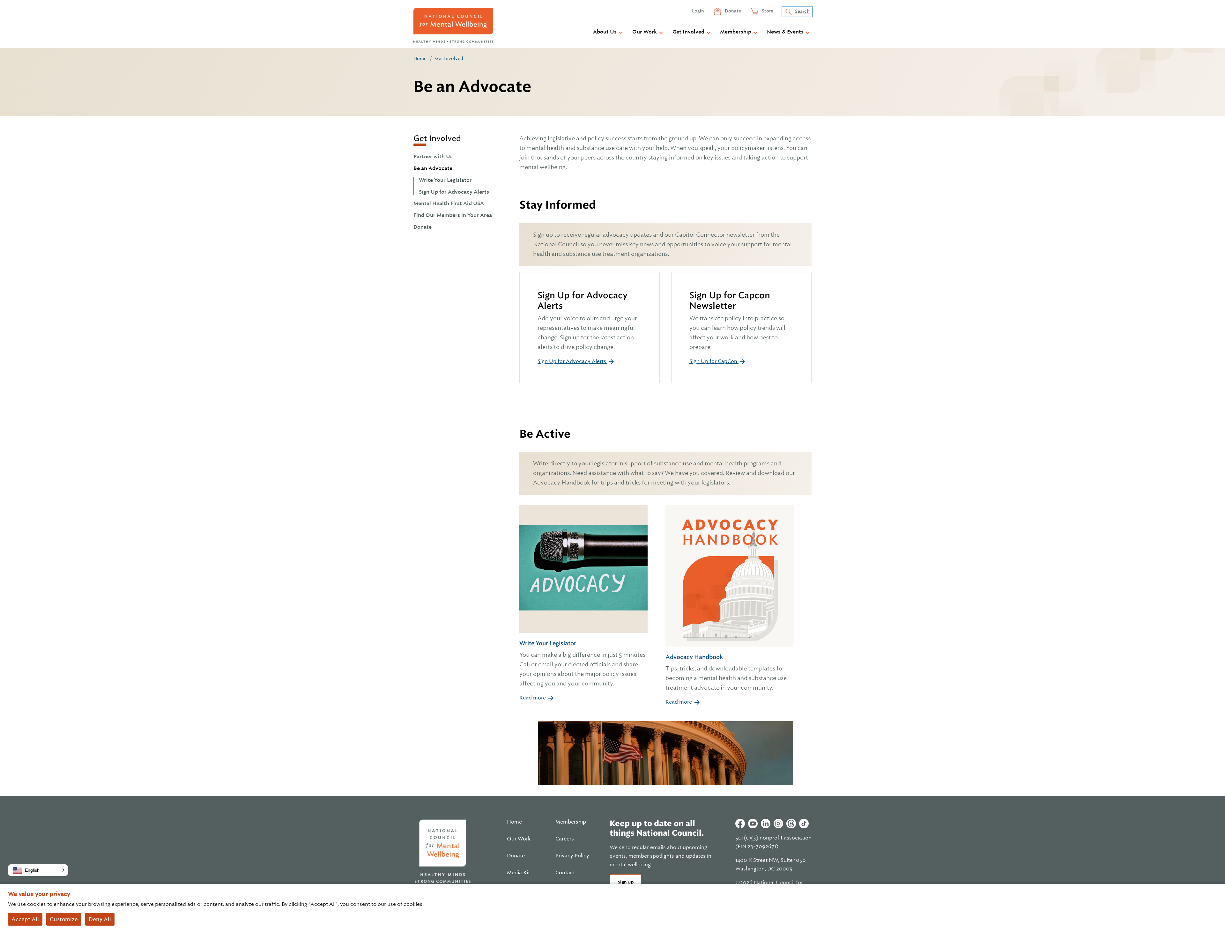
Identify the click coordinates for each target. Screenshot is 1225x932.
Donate (732, 11)
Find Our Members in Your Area (452, 215)
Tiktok (804, 823)
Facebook (740, 823)
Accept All (25, 919)
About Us (605, 32)
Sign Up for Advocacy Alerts (454, 192)
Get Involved (688, 32)
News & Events (785, 32)
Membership (735, 32)
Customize (64, 919)
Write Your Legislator (445, 180)
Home (420, 58)
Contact (565, 872)
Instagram (778, 823)
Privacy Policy (572, 856)
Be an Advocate (432, 168)
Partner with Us (433, 156)
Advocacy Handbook (726, 672)
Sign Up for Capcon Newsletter (729, 300)
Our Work (644, 32)
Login (698, 11)
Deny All (100, 919)
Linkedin (765, 823)
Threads (791, 823)
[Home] (453, 25)
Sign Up (626, 882)
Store (767, 11)
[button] (38, 870)
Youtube (753, 823)
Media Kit (518, 872)
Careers (564, 839)
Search (802, 11)
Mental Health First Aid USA (448, 203)
